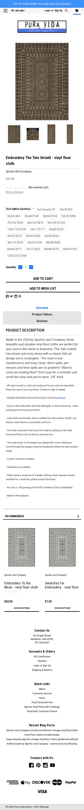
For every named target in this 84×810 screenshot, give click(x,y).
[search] (66, 11)
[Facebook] (7, 296)
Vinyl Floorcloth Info (42, 702)
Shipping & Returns (42, 670)
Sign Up (58, 10)
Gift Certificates (42, 656)
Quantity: (11, 267)
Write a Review (14, 192)
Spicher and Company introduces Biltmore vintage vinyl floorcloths (42, 730)
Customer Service (42, 693)
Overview (42, 308)
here (63, 397)
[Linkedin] (15, 296)
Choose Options (22, 608)
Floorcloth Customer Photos (42, 711)
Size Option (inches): (20, 208)
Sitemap (44, 807)
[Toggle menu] (5, 13)
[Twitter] (11, 296)
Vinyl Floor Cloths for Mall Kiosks (42, 735)
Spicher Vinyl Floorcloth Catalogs (42, 707)
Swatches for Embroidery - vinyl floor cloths (62, 587)
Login (47, 10)
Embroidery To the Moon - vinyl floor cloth (21, 585)
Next (78, 81)
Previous (6, 81)
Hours (42, 698)
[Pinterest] (19, 296)
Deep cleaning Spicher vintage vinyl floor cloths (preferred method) (42, 739)
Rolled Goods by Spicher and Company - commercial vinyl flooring (42, 743)
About (42, 689)
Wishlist (42, 661)
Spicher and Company (15, 575)
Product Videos (42, 314)
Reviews (42, 321)
